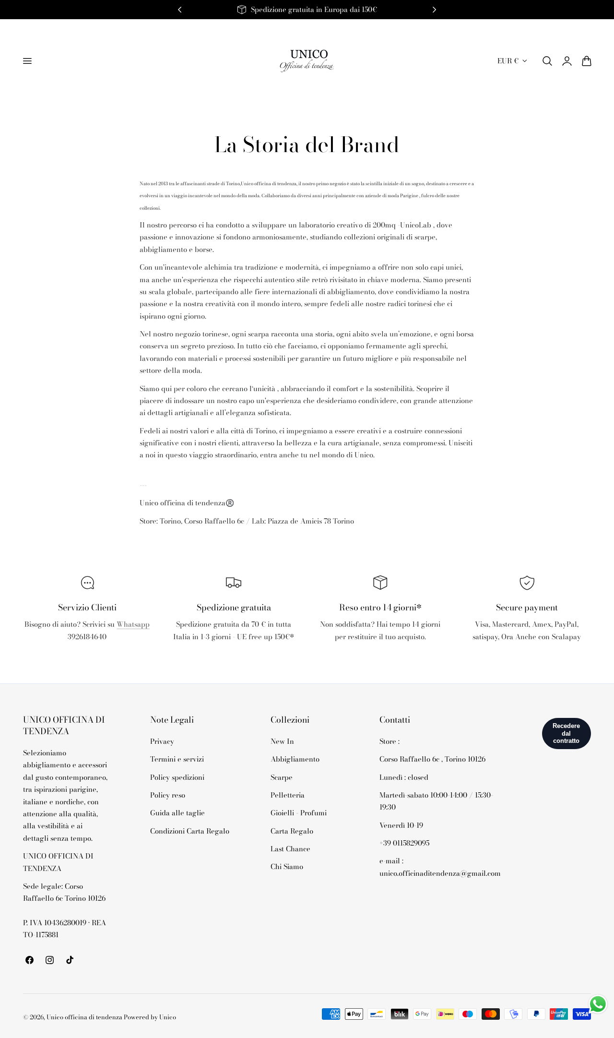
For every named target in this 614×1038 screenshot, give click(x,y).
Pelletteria (288, 794)
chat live (87, 657)
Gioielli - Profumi (299, 812)
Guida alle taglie (177, 812)
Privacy (162, 741)
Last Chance (290, 848)
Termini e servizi (177, 758)
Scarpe (282, 776)
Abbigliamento (295, 758)
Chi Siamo (287, 866)
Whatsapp (133, 624)
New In (282, 741)
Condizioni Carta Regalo (189, 830)
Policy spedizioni (177, 776)
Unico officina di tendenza (85, 1017)
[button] (26, 61)
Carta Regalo (292, 830)
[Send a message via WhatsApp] (598, 1004)
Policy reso (167, 794)
